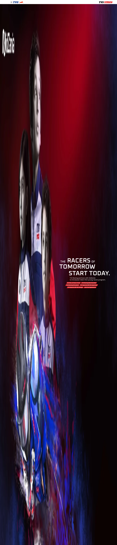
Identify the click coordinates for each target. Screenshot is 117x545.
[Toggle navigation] (11, 2)
